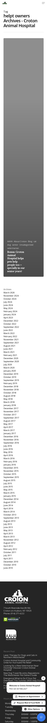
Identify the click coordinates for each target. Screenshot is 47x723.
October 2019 (10, 377)
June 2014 (8, 505)
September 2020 (11, 361)
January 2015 (10, 496)
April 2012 (8, 546)
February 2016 (10, 462)
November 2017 (11, 411)
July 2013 (8, 524)
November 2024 (11, 296)
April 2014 (8, 508)
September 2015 (11, 477)
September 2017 (11, 418)
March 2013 (9, 537)
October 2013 (10, 515)
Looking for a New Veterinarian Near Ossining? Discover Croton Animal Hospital (21, 667)
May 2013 (8, 530)
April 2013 (8, 534)
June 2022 (8, 330)
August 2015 (9, 480)
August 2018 (9, 396)
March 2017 (9, 430)
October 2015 (10, 474)
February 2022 (10, 336)
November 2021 (11, 340)
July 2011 (8, 555)
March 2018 (9, 402)
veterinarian (13, 248)
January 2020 (10, 371)
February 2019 (10, 383)
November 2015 (11, 471)
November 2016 (11, 440)
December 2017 (11, 408)
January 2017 (10, 433)
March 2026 (9, 293)
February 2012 (10, 549)
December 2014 (11, 499)
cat (35, 241)
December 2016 (11, 437)
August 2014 (9, 502)
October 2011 (10, 552)
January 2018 (10, 405)
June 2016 (8, 449)
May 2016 (8, 452)
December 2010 (11, 562)
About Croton (20, 241)
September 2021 (11, 343)
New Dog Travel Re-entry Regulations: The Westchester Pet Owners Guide (22, 674)
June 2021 (8, 349)
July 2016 (8, 446)
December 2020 (11, 358)
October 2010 (10, 565)
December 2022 (11, 321)
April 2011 (8, 559)
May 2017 (8, 424)
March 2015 (9, 493)
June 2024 (8, 305)
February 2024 (10, 311)
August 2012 (9, 543)
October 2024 (10, 299)
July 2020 (8, 365)
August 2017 (9, 421)
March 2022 (9, 333)
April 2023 (8, 318)
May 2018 (8, 399)
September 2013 (11, 518)
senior (15, 245)
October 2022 (10, 324)
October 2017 (10, 415)
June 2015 (8, 487)
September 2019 (11, 380)
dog (9, 245)
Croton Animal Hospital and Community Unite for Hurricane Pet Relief (22, 661)
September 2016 (11, 443)
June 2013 (8, 527)
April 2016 (8, 455)
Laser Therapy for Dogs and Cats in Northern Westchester (20, 656)
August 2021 (9, 346)
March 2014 (9, 512)
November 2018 (11, 390)
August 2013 (9, 521)
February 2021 (10, 355)
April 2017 (8, 427)
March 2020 (9, 368)
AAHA (10, 241)
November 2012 (11, 540)
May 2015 (8, 490)
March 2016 (9, 458)
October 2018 (10, 393)
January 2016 (10, 465)
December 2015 (11, 468)
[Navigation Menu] (43, 3)
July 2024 (8, 302)
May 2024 (8, 308)
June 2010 (8, 568)
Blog (30, 241)
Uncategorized (26, 245)
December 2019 (11, 374)
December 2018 (11, 386)
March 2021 (9, 352)
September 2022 (11, 327)
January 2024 (10, 315)
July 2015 (8, 483)
